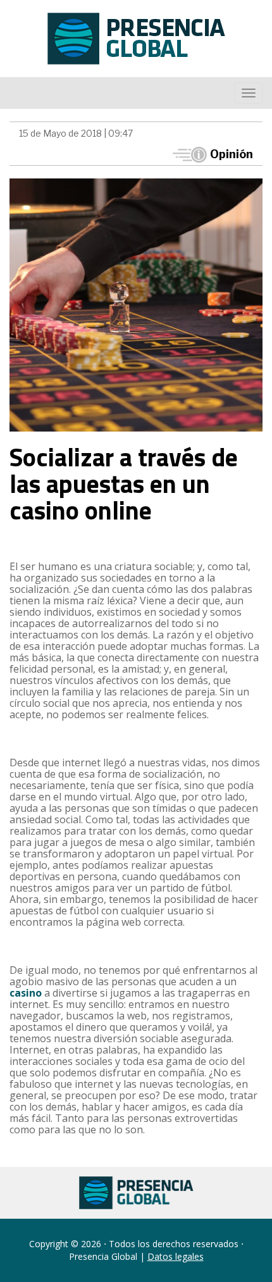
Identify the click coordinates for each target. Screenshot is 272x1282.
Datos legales (175, 1256)
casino (25, 993)
